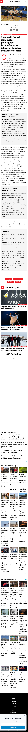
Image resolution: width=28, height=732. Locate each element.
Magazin (14, 703)
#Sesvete (18, 281)
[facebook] (17, 30)
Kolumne (14, 706)
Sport (14, 698)
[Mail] (14, 30)
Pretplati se (13, 727)
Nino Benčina (14, 27)
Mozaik (14, 701)
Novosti (14, 696)
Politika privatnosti (14, 712)
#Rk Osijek (8, 279)
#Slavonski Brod (18, 279)
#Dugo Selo (10, 281)
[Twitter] (11, 30)
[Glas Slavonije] (1, 2)
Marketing (14, 710)
